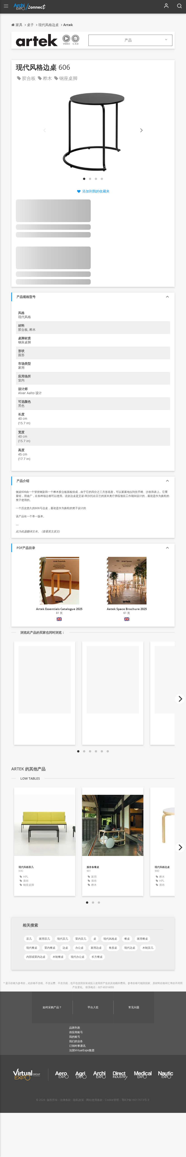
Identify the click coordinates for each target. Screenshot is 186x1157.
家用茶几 (44, 939)
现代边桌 (129, 948)
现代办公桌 (77, 957)
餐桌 (127, 939)
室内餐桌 (49, 948)
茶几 (29, 939)
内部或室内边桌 (35, 957)
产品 (128, 40)
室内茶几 (80, 939)
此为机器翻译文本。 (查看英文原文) (38, 531)
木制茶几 (147, 948)
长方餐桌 (97, 957)
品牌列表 (74, 1028)
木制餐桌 (58, 957)
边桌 (65, 948)
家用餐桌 (142, 939)
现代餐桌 (31, 948)
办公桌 (79, 948)
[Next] (141, 130)
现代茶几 (62, 939)
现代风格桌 (110, 939)
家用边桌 (96, 948)
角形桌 (113, 948)
